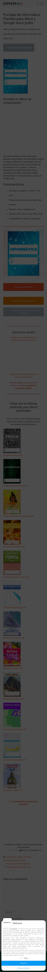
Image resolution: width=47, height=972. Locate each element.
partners (14, 929)
